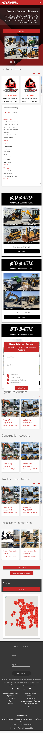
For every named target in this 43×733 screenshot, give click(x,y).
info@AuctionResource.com (24, 717)
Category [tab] (7, 110)
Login (30, 704)
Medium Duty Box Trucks (10, 174)
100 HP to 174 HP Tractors (11, 122)
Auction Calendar (30, 691)
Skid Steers (7, 149)
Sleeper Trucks (8, 169)
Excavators (7, 147)
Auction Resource (8, 717)
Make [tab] (15, 110)
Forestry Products (8, 157)
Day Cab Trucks (8, 171)
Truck (10, 699)
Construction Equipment (11, 380)
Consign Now (21, 565)
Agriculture (11, 375)
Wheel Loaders (8, 144)
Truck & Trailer (11, 377)
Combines (6, 130)
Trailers (10, 701)
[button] (11, 60)
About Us (30, 694)
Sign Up (20, 388)
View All (6, 138)
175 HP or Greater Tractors (11, 119)
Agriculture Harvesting (10, 135)
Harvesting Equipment (10, 132)
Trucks (6, 166)
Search (21, 587)
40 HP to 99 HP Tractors (10, 125)
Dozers (6, 152)
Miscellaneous (11, 383)
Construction (8, 141)
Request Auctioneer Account (30, 699)
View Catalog (21, 29)
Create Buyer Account (30, 701)
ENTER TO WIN (21, 249)
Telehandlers (7, 160)
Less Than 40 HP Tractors (11, 127)
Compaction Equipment (10, 154)
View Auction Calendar (21, 571)
